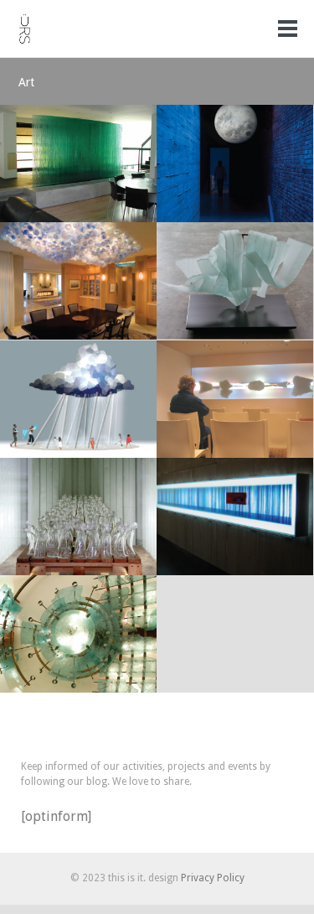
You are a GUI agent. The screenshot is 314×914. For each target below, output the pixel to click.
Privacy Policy (213, 878)
